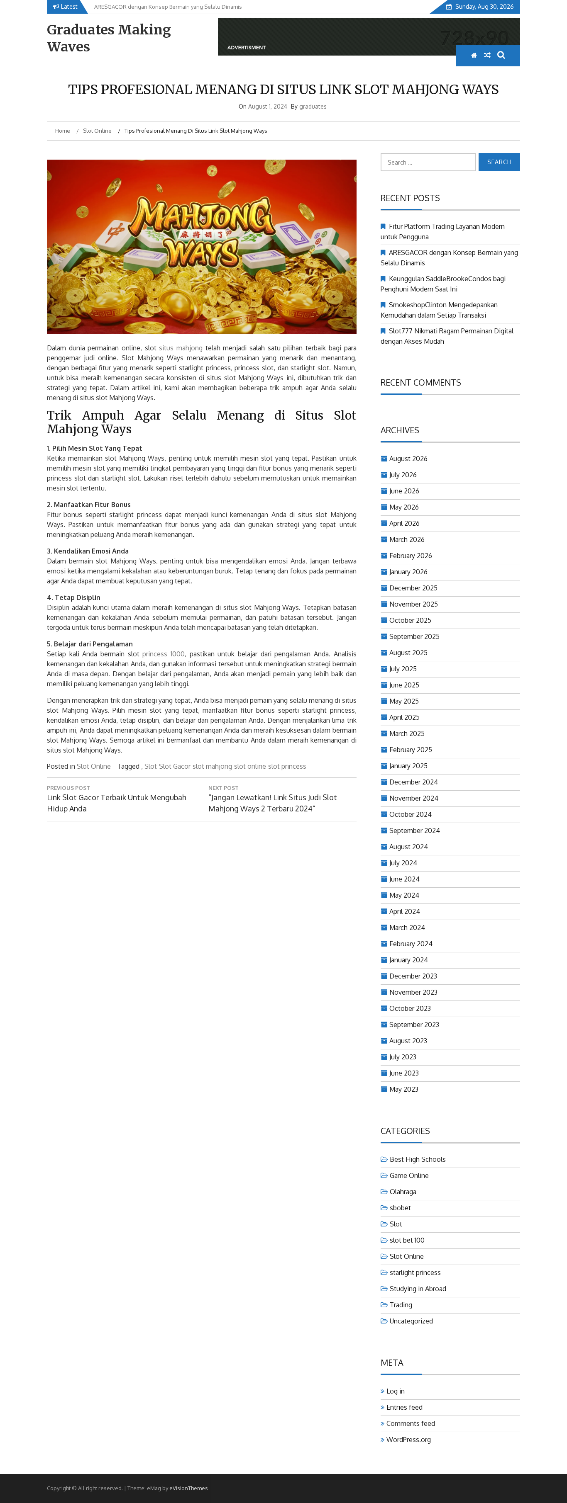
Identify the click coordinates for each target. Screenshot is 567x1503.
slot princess (287, 766)
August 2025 (408, 652)
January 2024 (408, 960)
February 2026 (410, 555)
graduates (313, 106)
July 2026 (403, 475)
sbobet (400, 1208)
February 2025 (410, 749)
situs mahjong (181, 348)
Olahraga (403, 1191)
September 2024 (414, 830)
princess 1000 (163, 654)
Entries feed (404, 1407)
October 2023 (410, 1008)
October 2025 (410, 620)
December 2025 (413, 588)
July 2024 (403, 863)
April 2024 (404, 911)
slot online (250, 766)
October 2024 (410, 814)
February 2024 (411, 944)
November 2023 (413, 992)
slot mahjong (212, 766)
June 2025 (404, 685)
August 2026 (408, 458)
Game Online (409, 1175)
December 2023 (413, 976)
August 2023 (408, 1041)
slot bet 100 (407, 1240)
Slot (150, 766)
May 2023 (403, 1089)
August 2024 (408, 847)
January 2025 (408, 766)
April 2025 (404, 717)
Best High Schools (418, 1159)
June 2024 (404, 879)
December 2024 (413, 782)
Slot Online (94, 766)
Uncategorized (411, 1321)
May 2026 (404, 507)
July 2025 (403, 669)
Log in (395, 1391)
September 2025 (414, 636)
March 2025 (407, 733)
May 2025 (404, 701)
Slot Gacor (175, 766)
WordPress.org (408, 1439)
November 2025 (413, 604)
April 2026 (404, 523)
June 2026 (404, 491)
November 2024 (413, 798)
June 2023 (404, 1073)
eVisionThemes (188, 1488)
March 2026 (407, 539)
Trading (401, 1305)
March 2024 (407, 927)
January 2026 (408, 572)
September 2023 (414, 1024)
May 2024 (404, 895)
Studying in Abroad (418, 1288)
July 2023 (402, 1057)
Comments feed (410, 1423)
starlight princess (415, 1272)
